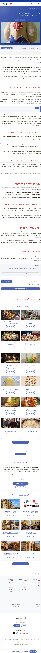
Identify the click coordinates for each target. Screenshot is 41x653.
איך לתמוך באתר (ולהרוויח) (16, 604)
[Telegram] (27, 633)
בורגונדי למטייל (22, 19)
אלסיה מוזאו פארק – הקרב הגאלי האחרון (31, 274)
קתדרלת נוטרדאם (10, 586)
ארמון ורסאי (11, 591)
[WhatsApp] (39, 583)
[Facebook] (17, 633)
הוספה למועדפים (6, 281)
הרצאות (20, 0)
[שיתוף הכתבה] (39, 651)
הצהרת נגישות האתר (16, 608)
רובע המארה (38, 601)
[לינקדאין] (17, 480)
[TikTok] (14, 633)
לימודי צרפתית (25, 0)
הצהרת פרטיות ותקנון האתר (15, 606)
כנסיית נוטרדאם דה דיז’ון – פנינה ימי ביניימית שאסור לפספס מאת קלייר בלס (24, 268)
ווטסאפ (36, 582)
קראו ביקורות (17, 625)
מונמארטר (38, 606)
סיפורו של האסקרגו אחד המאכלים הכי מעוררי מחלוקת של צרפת (25, 110)
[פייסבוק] (23, 480)
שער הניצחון (11, 587)
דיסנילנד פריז (11, 584)
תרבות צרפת (35, 8)
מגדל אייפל (11, 582)
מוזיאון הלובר (11, 589)
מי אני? (17, 0)
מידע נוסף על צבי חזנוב (20, 486)
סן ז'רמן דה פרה (37, 602)
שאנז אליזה (38, 604)
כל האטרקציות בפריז (9, 593)
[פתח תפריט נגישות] (31, 4)
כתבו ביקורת (24, 625)
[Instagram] (20, 633)
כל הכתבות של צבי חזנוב (20, 483)
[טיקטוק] (21, 480)
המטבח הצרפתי (31, 8)
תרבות (29, 0)
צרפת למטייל (33, 0)
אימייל (36, 585)
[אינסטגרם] (19, 480)
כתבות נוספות (20, 442)
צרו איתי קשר (12, 0)
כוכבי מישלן (33, 71)
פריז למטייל (38, 0)
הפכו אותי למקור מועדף (6, 48)
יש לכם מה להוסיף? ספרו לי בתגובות (20, 288)
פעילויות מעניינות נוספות (20, 453)
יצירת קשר (18, 610)
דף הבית (39, 8)
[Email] (39, 586)
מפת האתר (18, 602)
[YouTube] (24, 633)
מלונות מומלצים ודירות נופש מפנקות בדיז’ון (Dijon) (29, 271)
